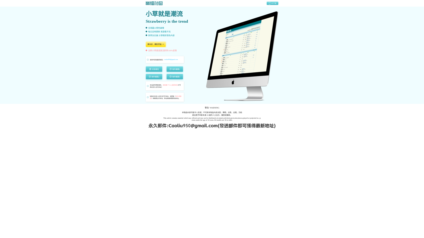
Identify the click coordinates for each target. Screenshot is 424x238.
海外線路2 (155, 77)
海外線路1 (176, 69)
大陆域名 (155, 69)
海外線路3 (176, 77)
